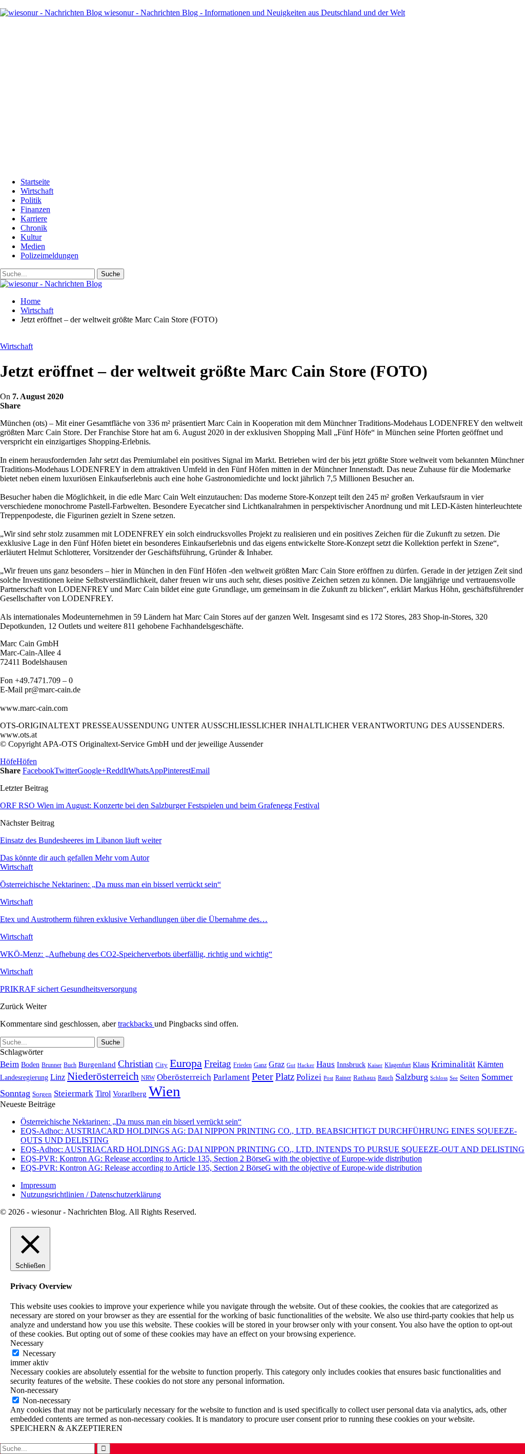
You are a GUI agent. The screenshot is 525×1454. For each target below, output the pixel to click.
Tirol (103, 1093)
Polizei (308, 1077)
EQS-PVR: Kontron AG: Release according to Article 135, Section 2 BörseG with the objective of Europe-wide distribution (221, 1158)
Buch (70, 1065)
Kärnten (490, 1064)
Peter (262, 1076)
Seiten (469, 1077)
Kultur (31, 237)
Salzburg (411, 1077)
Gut (291, 1065)
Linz (57, 1077)
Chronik (34, 227)
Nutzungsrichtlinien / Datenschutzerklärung (91, 1194)
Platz (284, 1076)
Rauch (385, 1077)
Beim (9, 1064)
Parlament (231, 1077)
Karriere (34, 218)
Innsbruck (351, 1064)
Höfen (26, 761)
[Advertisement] (262, 97)
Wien (164, 1091)
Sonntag (15, 1093)
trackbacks (136, 1023)
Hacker (305, 1065)
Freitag (217, 1063)
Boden (30, 1065)
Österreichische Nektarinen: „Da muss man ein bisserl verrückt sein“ (131, 1121)
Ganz (260, 1065)
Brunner (52, 1065)
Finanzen (35, 209)
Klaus (421, 1064)
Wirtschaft (37, 191)
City (161, 1065)
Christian (135, 1063)
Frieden (242, 1065)
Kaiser (375, 1065)
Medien (33, 246)
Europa (186, 1063)
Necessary (39, 1353)
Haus (325, 1064)
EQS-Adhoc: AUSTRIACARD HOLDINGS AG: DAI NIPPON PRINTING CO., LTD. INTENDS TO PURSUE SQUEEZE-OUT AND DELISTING (272, 1149)
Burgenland (97, 1064)
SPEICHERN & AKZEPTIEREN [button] (66, 1428)
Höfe (8, 761)
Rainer (343, 1078)
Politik (31, 200)
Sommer (497, 1077)
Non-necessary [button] (34, 1390)
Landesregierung (24, 1077)
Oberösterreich (184, 1077)
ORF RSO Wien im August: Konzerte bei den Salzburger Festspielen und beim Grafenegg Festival (159, 805)
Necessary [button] (27, 1343)
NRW (148, 1077)
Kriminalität (453, 1064)
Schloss (439, 1078)
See (454, 1078)
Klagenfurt (398, 1065)
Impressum (38, 1185)
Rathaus (364, 1077)
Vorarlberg (130, 1094)
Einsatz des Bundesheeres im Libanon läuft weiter (80, 840)
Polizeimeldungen (49, 255)
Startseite (35, 181)
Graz (277, 1064)
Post (328, 1078)
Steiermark (73, 1093)
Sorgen (42, 1094)
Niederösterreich (103, 1076)
